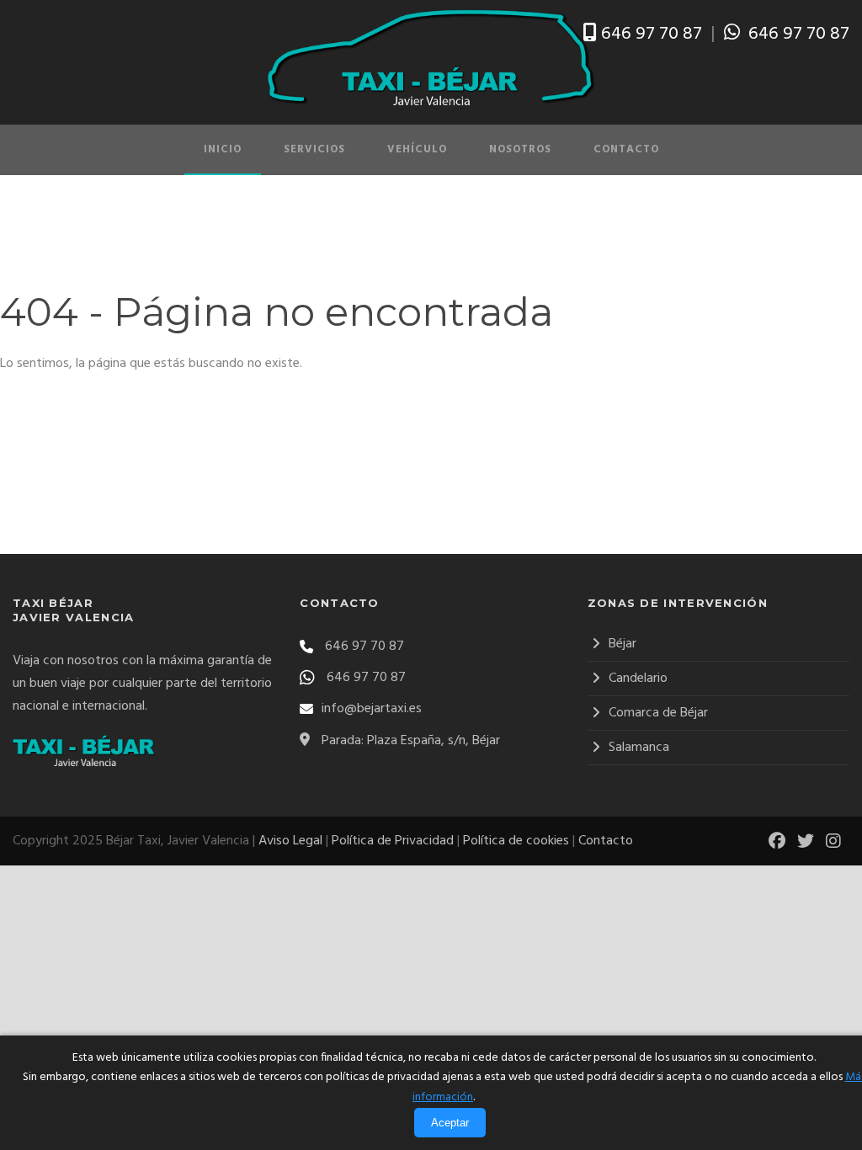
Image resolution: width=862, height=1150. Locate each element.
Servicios (314, 149)
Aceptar (450, 1122)
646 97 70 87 (651, 34)
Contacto (626, 149)
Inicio (223, 149)
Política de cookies (516, 841)
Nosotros (520, 149)
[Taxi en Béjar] (431, 58)
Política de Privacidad (393, 841)
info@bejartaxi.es (372, 709)
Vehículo (417, 149)
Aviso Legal (290, 841)
